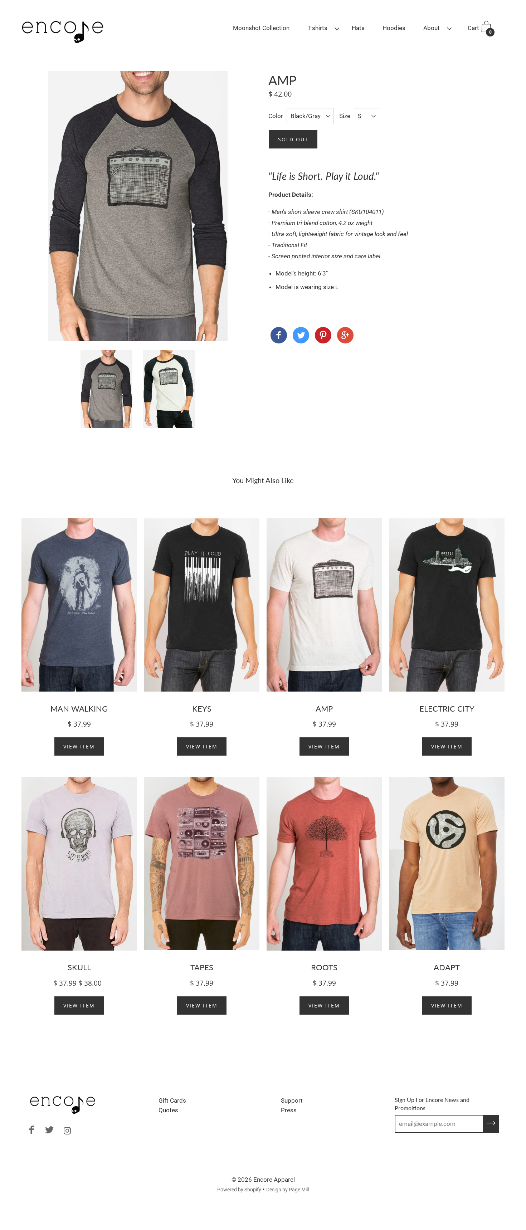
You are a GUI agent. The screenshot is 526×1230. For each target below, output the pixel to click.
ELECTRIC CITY (446, 708)
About (431, 27)
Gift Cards (172, 1100)
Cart (480, 29)
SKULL (79, 967)
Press (289, 1110)
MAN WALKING (79, 708)
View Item (79, 746)
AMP (324, 708)
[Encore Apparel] (278, 337)
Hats (358, 27)
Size (344, 115)
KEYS (201, 708)
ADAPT (447, 967)
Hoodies (394, 27)
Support (292, 1100)
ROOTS (324, 967)
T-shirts (317, 27)
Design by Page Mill (287, 1189)
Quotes (168, 1110)
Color (275, 115)
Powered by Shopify (239, 1189)
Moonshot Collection (261, 27)
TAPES (201, 967)
